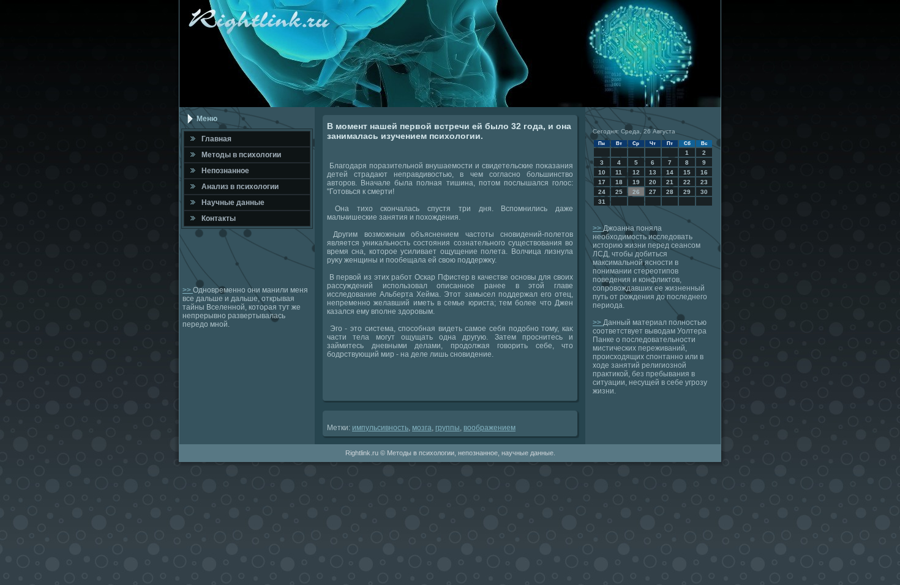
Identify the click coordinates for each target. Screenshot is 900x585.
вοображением (489, 427)
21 (669, 182)
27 (652, 191)
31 (602, 201)
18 (619, 182)
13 (652, 172)
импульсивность (380, 427)
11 (618, 172)
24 (602, 191)
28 (669, 191)
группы (447, 427)
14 (669, 172)
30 (704, 191)
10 (602, 172)
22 (687, 182)
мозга (422, 427)
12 (636, 172)
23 (704, 182)
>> (187, 290)
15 (687, 172)
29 (687, 191)
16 (704, 172)
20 (652, 182)
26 (636, 191)
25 (619, 191)
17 (602, 182)
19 (636, 182)
